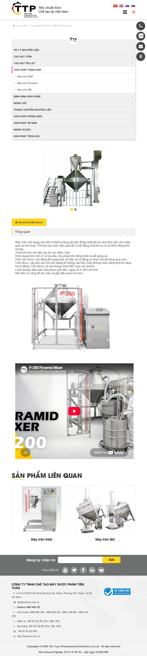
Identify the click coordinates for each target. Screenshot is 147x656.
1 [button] (71, 209)
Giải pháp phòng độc (28, 116)
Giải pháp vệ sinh (25, 123)
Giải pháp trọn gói (27, 136)
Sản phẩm (22, 25)
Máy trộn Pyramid (27, 83)
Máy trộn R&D (25, 76)
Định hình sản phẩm (27, 96)
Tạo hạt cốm (23, 56)
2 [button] (75, 209)
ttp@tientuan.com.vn (28, 602)
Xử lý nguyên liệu (26, 50)
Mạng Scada (22, 129)
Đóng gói (20, 103)
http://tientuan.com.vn (28, 636)
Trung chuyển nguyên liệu (32, 109)
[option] (73, 179)
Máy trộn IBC (24, 89)
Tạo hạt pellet (24, 63)
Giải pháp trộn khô (40, 25)
